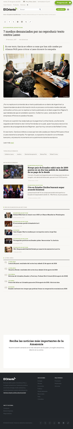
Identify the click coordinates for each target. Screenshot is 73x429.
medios (19, 154)
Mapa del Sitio (7, 413)
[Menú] (68, 9)
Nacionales (41, 394)
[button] (27, 5)
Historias (22, 5)
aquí (12, 143)
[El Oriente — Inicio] (10, 9)
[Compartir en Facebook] (9, 22)
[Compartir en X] (13, 22)
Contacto (6, 408)
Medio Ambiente (42, 391)
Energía (40, 381)
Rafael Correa (54, 154)
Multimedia (58, 383)
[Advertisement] (36, 311)
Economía (41, 386)
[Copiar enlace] (30, 22)
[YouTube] (58, 422)
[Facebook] (40, 422)
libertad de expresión (31, 154)
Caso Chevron (7, 5)
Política (40, 388)
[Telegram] (63, 422)
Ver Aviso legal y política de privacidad (14, 392)
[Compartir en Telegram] (17, 22)
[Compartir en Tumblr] (26, 22)
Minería (40, 383)
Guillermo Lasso (9, 154)
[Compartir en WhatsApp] (5, 22)
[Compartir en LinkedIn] (22, 22)
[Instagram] (49, 422)
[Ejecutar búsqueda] (40, 9)
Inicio (5, 14)
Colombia (41, 399)
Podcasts (16, 5)
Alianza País (43, 154)
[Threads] (54, 422)
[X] (45, 422)
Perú (39, 396)
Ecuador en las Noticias (14, 14)
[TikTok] (68, 422)
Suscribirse (61, 9)
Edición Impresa (8, 411)
